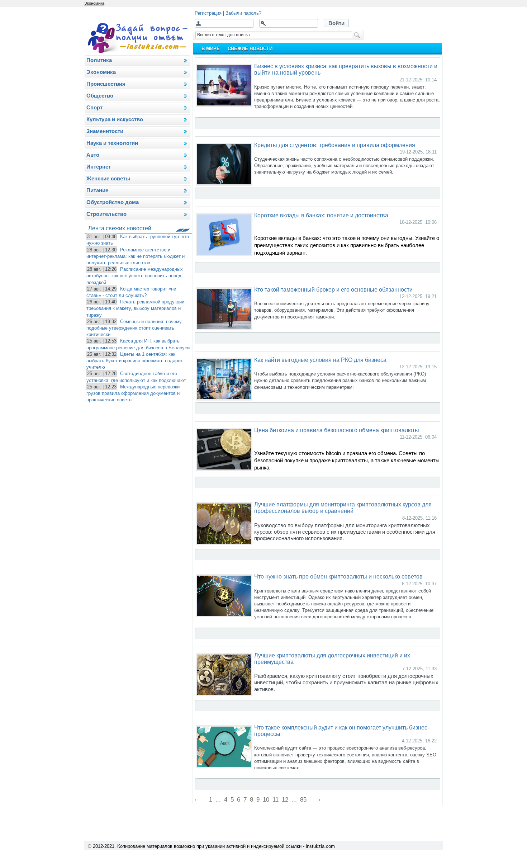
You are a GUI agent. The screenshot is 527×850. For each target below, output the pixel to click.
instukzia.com (320, 846)
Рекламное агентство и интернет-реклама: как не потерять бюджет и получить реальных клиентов (135, 256)
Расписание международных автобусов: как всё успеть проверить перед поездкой (134, 275)
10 (266, 799)
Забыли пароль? (243, 13)
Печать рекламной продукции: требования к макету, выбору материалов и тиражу (136, 308)
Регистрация (208, 13)
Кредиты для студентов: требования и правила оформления (334, 145)
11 (275, 799)
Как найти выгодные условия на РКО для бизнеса (320, 359)
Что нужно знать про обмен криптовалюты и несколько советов (338, 576)
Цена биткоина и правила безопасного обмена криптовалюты (336, 430)
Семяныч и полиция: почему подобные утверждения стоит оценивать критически (134, 328)
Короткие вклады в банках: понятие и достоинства (321, 215)
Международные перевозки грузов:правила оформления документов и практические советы (133, 393)
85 (303, 799)
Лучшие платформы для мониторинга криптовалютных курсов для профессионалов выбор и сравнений (343, 507)
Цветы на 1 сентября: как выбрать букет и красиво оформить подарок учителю (134, 360)
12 (285, 799)
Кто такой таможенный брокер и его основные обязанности (333, 289)
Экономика (94, 3)
